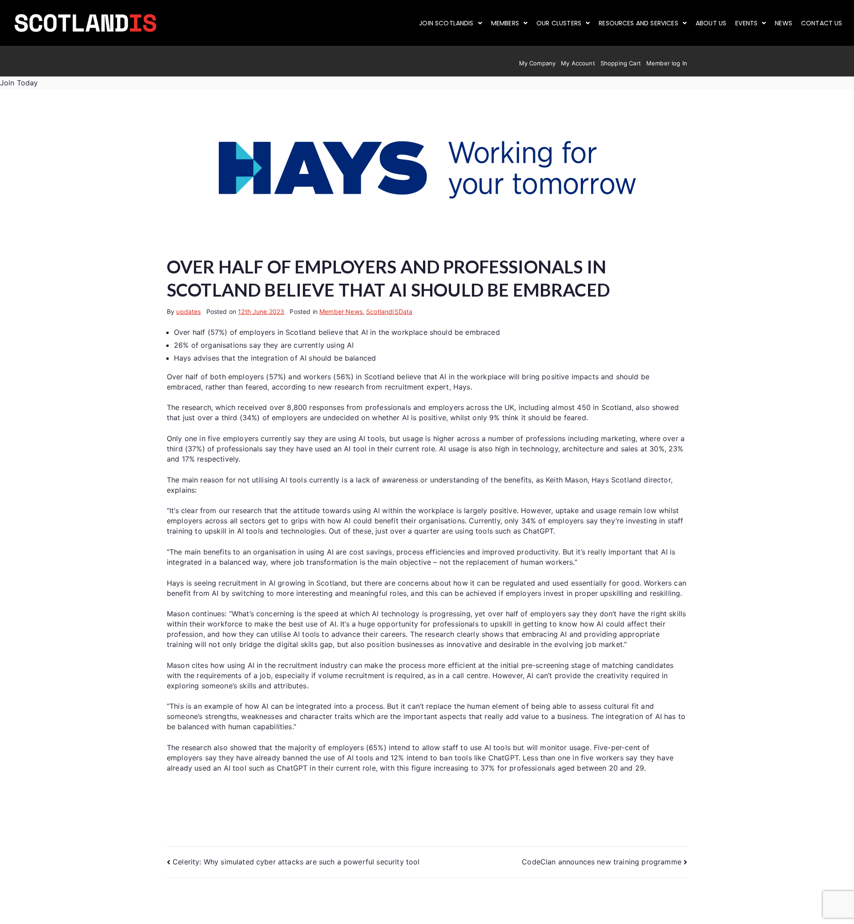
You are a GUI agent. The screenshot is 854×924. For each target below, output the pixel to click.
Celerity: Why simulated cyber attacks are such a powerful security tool (296, 861)
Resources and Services (638, 23)
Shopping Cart (620, 63)
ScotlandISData (389, 311)
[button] (451, 23)
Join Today (19, 82)
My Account (578, 63)
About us (711, 23)
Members (505, 23)
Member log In (666, 63)
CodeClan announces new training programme (601, 861)
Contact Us (821, 23)
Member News (341, 311)
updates (188, 311)
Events (746, 23)
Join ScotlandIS (446, 23)
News (783, 23)
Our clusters (558, 23)
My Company (537, 63)
